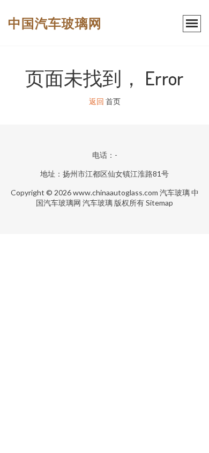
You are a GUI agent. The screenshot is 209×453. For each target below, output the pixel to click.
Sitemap (159, 202)
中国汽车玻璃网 (55, 22)
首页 (113, 101)
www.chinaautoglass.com (115, 192)
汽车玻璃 (175, 192)
